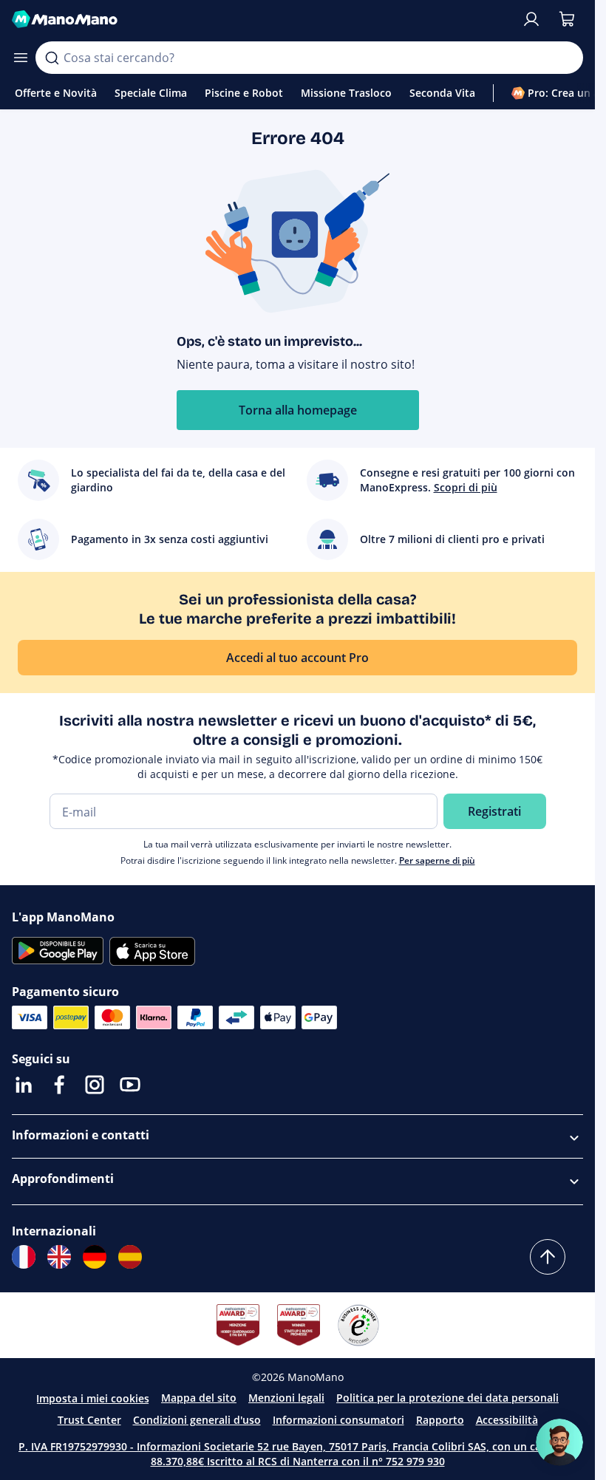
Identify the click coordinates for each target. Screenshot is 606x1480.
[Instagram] (94, 1085)
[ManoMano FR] (23, 1257)
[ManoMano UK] (59, 1257)
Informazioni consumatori (338, 1420)
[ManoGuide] (559, 1442)
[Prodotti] (21, 57)
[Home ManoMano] (260, 19)
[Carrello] (567, 19)
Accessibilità (507, 1420)
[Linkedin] (23, 1085)
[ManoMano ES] (130, 1257)
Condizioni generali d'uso (197, 1420)
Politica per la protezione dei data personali (447, 1398)
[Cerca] (51, 57)
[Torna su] (547, 1257)
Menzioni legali (286, 1398)
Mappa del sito (198, 1398)
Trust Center (89, 1420)
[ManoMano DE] (94, 1257)
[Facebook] (59, 1085)
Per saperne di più (437, 860)
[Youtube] (130, 1085)
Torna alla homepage (298, 410)
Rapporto (440, 1420)
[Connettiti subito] (531, 19)
